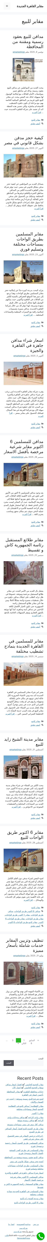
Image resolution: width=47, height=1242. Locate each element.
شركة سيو (23, 1228)
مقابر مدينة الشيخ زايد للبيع (31, 1198)
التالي (21, 1043)
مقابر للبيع (35, 120)
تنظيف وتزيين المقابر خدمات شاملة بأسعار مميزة (24, 945)
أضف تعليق (35, 123)
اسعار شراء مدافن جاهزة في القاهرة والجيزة (27, 345)
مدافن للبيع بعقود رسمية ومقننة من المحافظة (27, 41)
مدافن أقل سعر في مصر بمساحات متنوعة (25, 1124)
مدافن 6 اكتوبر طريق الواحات (27, 911)
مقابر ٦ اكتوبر (37, 1113)
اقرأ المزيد (36, 112)
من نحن (36, 1224)
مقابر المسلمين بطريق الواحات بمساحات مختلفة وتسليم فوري (28, 241)
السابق (34, 1040)
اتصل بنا (11, 1224)
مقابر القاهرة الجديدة (30, 6)
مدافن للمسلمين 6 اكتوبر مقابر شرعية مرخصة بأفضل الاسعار (23, 446)
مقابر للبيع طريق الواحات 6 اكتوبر (22, 922)
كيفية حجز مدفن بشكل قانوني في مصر (23, 140)
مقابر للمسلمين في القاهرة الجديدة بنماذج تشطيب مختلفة (23, 646)
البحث (40, 1058)
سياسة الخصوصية (23, 1224)
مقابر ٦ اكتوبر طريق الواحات (17, 915)
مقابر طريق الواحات (34, 918)
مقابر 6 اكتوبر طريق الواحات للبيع (25, 835)
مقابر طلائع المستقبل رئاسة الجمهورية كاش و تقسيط (24, 544)
